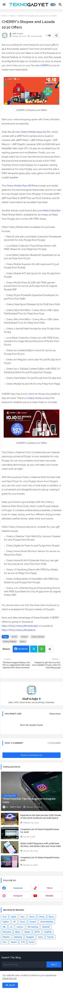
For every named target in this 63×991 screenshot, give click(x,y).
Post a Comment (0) (31, 755)
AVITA (14, 637)
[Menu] (4, 4)
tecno (31, 942)
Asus (22, 917)
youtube (49, 896)
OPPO (37, 932)
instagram (17, 896)
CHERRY (44, 65)
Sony (40, 937)
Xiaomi (14, 942)
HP (14, 922)
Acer (5, 917)
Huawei (33, 922)
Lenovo (20, 927)
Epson (51, 917)
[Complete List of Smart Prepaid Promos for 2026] (10, 833)
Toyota (50, 937)
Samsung (18, 937)
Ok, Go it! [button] (10, 985)
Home (4, 16)
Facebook (23, 649)
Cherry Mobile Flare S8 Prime (21, 185)
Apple (13, 917)
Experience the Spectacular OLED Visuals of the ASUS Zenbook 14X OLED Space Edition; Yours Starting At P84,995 (40, 818)
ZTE (23, 942)
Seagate (30, 937)
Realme (6, 937)
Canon (32, 917)
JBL (4, 927)
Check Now (8, 978)
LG (11, 927)
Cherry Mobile (9, 641)
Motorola (7, 932)
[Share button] (49, 649)
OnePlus (48, 932)
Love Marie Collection (49, 210)
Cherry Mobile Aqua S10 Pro (35, 131)
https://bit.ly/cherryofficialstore (18, 630)
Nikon (17, 932)
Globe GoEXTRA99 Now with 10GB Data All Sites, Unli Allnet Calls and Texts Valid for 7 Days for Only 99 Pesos (40, 846)
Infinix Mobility (46, 922)
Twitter (33, 649)
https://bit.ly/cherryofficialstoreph (20, 626)
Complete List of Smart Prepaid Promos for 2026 (39, 830)
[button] (53, 4)
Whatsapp (41, 649)
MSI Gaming (33, 927)
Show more (55, 714)
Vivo (5, 942)
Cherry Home (34, 398)
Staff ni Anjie (30, 698)
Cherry (24, 637)
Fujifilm (6, 922)
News (12, 16)
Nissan (27, 932)
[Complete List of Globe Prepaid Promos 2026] (10, 861)
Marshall (46, 927)
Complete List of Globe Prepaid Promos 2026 (39, 858)
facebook (17, 888)
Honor (22, 922)
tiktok (49, 888)
